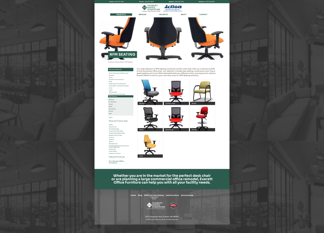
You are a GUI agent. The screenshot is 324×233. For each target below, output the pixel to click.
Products (121, 14)
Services (142, 14)
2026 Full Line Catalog (154, 195)
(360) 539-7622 (176, 1)
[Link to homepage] (151, 8)
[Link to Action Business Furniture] (173, 8)
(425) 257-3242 (116, 1)
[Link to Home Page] (156, 209)
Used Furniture (172, 195)
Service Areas (187, 195)
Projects (163, 14)
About (183, 14)
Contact (203, 14)
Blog (140, 195)
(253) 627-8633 (146, 1)
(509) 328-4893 (207, 1)
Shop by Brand (119, 62)
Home (133, 195)
